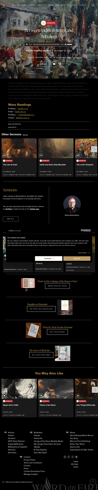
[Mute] (66, 44)
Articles (15, 5)
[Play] (27, 44)
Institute (42, 5)
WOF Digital (74, 464)
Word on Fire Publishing (80, 441)
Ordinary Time (41, 57)
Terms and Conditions (33, 462)
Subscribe (38, 438)
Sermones (12, 452)
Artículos (11, 449)
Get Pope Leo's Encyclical (41, 309)
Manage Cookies (31, 474)
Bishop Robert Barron (38, 50)
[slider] (70, 44)
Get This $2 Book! (57, 332)
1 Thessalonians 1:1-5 (26, 114)
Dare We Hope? (40, 452)
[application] (49, 44)
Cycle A (31, 57)
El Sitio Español (40, 449)
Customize (47, 258)
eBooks (37, 446)
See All (25, 135)
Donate (82, 5)
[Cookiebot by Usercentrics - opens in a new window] (82, 230)
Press (26, 468)
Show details (82, 252)
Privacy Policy (30, 459)
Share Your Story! (77, 444)
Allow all (77, 258)
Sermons (51, 23)
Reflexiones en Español (17, 446)
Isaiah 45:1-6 (23, 108)
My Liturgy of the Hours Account (47, 444)
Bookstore (72, 5)
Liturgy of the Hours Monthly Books (48, 441)
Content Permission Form (34, 471)
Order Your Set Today (57, 286)
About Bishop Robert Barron (82, 435)
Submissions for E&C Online (81, 449)
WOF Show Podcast (16, 441)
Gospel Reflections (15, 444)
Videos (11, 435)
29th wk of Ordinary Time (60, 57)
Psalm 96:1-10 (20, 111)
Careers (27, 465)
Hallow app (34, 209)
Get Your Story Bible (41, 355)
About (51, 5)
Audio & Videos (28, 5)
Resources (61, 5)
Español (75, 467)
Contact (27, 457)
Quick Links (75, 446)
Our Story (74, 438)
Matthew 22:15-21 (22, 117)
